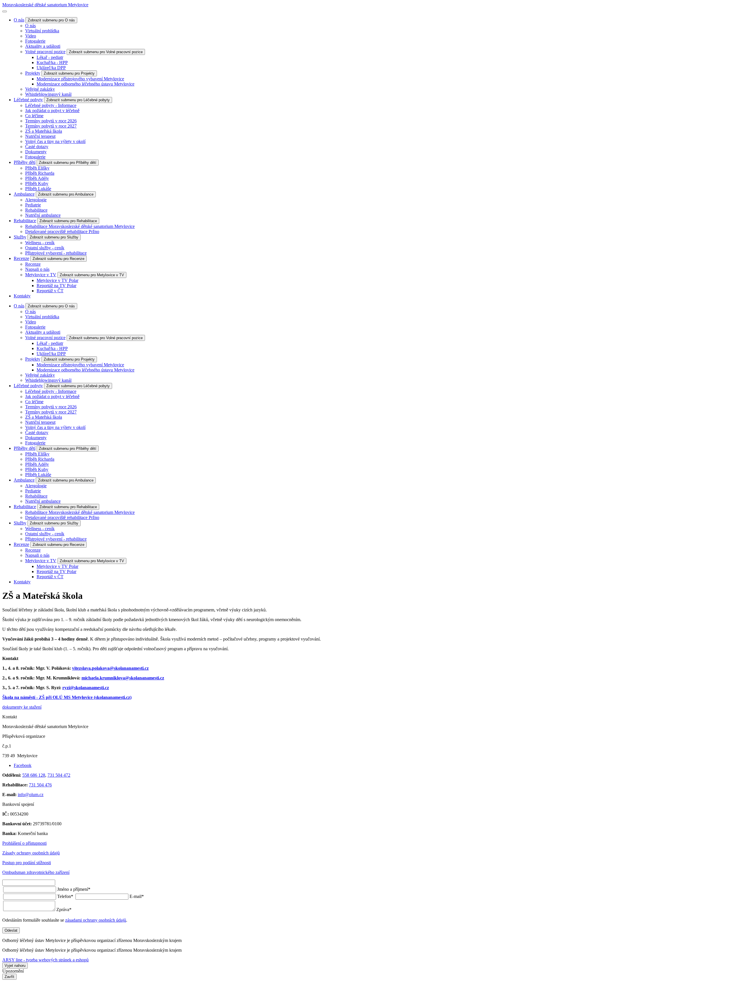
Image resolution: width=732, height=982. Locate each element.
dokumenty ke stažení (21, 707)
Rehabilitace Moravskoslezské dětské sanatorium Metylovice (80, 226)
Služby (20, 236)
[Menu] (4, 11)
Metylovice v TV (40, 274)
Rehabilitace (36, 210)
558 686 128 (33, 775)
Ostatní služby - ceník (44, 247)
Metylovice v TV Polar (57, 280)
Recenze (21, 258)
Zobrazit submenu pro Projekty (69, 73)
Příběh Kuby (36, 183)
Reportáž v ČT (50, 290)
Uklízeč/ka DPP (51, 67)
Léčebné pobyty (28, 99)
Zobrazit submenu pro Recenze (58, 259)
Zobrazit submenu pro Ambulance (66, 194)
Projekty (32, 73)
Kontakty (22, 295)
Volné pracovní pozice (45, 51)
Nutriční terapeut (40, 136)
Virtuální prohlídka (42, 30)
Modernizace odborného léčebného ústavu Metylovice (85, 83)
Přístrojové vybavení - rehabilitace (56, 253)
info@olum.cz (30, 794)
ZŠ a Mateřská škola (43, 131)
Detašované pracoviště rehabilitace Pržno (62, 231)
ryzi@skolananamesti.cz (85, 687)
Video (30, 35)
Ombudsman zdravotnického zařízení (35, 872)
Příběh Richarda (39, 173)
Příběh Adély (37, 178)
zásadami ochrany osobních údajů (95, 920)
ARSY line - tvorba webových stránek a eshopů (45, 959)
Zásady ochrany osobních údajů (31, 852)
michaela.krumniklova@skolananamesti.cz (122, 677)
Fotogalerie (35, 41)
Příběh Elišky (37, 168)
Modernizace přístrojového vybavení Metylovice (80, 78)
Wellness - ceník (40, 242)
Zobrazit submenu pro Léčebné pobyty (78, 100)
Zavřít (9, 977)
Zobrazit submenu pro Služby (54, 237)
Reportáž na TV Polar (56, 285)
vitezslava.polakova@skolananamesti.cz (110, 668)
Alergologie (36, 199)
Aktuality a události (42, 46)
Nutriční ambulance (43, 215)
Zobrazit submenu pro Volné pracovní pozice (106, 52)
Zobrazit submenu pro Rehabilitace (68, 221)
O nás (19, 19)
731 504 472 (58, 775)
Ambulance (24, 194)
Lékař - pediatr (50, 57)
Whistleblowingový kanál (48, 94)
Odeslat (11, 930)
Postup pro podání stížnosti (26, 862)
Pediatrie (33, 204)
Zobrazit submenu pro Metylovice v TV (92, 275)
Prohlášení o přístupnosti (24, 843)
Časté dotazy (36, 146)
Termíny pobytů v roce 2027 (51, 126)
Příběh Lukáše (38, 188)
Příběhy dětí (24, 162)
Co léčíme (34, 115)
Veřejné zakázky (40, 89)
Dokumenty (36, 151)
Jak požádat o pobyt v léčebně (52, 110)
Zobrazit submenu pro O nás (51, 20)
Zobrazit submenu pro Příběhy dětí (67, 162)
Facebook (22, 765)
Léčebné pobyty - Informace (50, 105)
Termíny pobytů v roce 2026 (51, 120)
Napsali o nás (37, 269)
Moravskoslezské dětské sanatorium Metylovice (45, 4)
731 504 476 (40, 784)
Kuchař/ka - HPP (52, 62)
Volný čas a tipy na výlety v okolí (55, 141)
